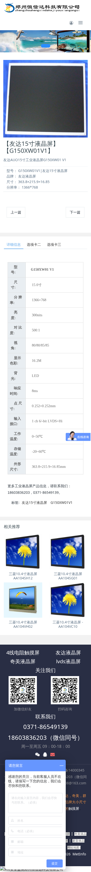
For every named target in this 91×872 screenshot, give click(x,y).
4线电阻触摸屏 (22, 652)
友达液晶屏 (68, 652)
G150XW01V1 (62, 502)
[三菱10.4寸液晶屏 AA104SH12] (23, 551)
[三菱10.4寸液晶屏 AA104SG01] (68, 551)
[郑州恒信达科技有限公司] (42, 7)
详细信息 (14, 244)
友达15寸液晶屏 (34, 502)
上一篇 (16, 212)
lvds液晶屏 (68, 661)
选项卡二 (34, 244)
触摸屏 (74, 808)
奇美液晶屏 (22, 661)
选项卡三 (54, 244)
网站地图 (73, 847)
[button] (6, 41)
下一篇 (75, 212)
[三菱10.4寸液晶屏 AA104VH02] (23, 600)
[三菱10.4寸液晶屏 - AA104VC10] (68, 600)
